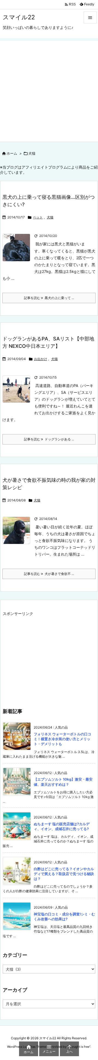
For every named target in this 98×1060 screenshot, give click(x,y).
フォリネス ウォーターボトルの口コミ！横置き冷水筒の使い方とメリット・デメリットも (62, 739)
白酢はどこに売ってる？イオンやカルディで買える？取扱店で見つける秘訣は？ (64, 874)
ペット (38, 217)
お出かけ (40, 359)
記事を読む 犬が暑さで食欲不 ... (49, 574)
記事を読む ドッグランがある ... (49, 439)
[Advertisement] (49, 90)
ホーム (12, 153)
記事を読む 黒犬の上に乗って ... (49, 298)
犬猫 (50, 217)
